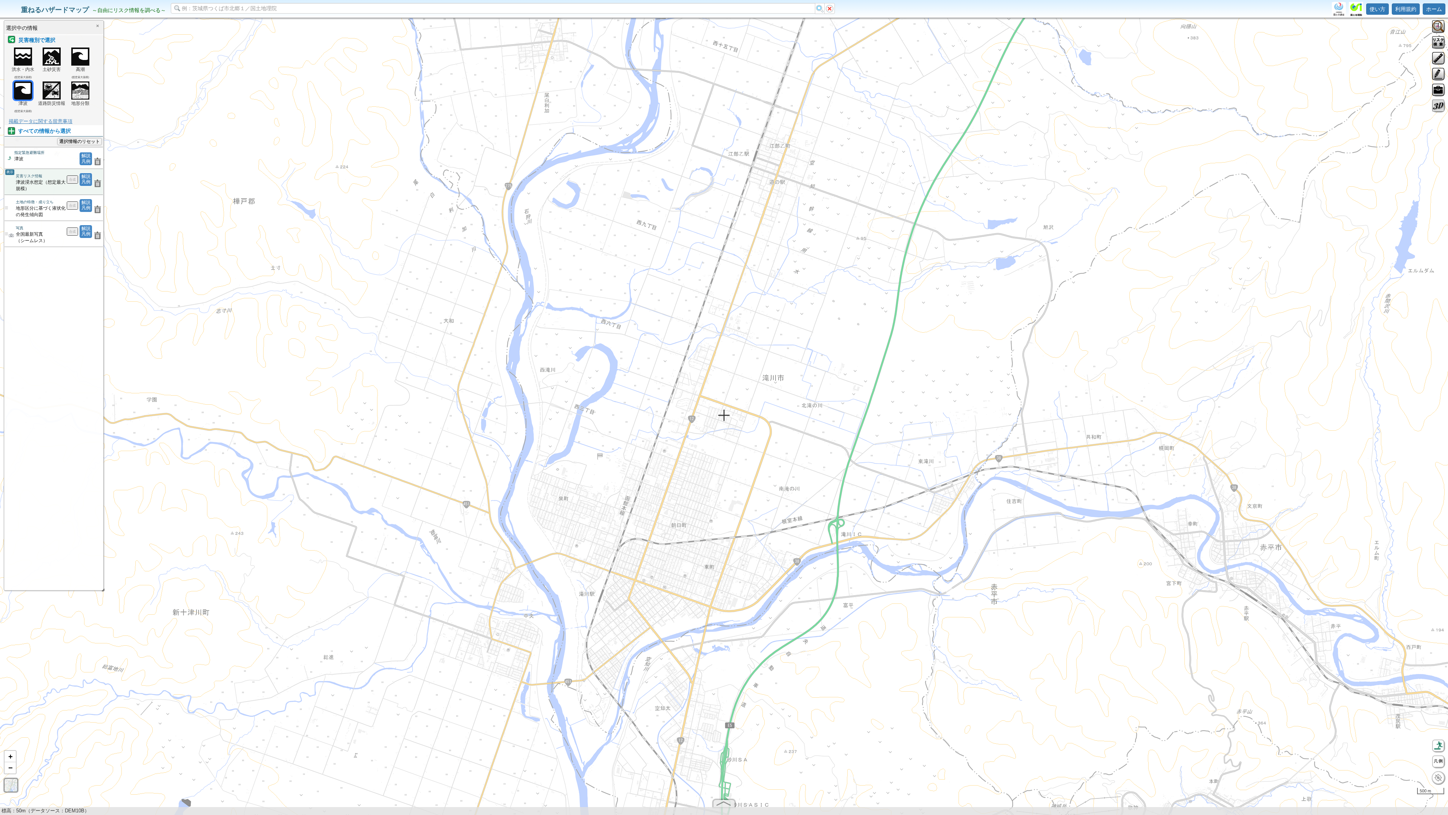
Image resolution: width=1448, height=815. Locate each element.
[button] (10, 756)
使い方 (1377, 9)
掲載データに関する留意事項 (40, 121)
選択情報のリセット (79, 141)
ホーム (1434, 9)
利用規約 (1405, 9)
